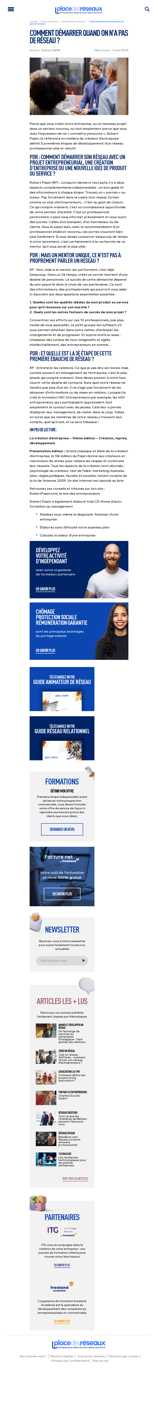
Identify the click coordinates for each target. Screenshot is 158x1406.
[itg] (62, 1235)
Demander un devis (62, 829)
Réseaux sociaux (66, 1133)
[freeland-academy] (62, 1290)
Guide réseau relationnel (62, 729)
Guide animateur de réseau (62, 679)
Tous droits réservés (91, 1356)
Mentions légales (62, 1356)
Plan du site (100, 1360)
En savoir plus (45, 589)
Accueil (33, 21)
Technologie (64, 1153)
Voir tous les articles (75, 1178)
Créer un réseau (49, 21)
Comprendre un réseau (73, 21)
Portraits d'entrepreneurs (72, 1092)
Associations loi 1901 (69, 1071)
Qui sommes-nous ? (33, 1356)
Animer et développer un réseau (70, 1026)
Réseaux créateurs (67, 1112)
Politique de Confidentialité (70, 1360)
